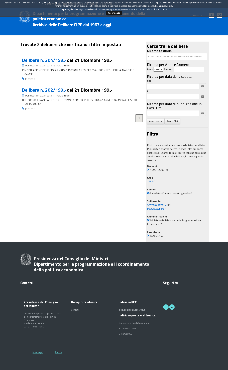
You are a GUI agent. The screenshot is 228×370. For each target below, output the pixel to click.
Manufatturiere (155, 209)
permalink (30, 78)
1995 (150, 181)
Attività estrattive (157, 205)
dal (149, 81)
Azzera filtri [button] (172, 121)
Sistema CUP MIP (127, 328)
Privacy (58, 352)
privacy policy (166, 6)
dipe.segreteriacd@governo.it (134, 323)
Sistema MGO (125, 333)
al (148, 91)
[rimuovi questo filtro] (148, 170)
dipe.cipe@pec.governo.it (132, 309)
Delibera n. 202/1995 (44, 89)
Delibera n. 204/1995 (44, 60)
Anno (150, 69)
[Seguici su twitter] (172, 307)
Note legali (38, 352)
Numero (168, 69)
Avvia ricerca (155, 121)
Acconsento (114, 13)
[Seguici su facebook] (166, 307)
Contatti (75, 309)
